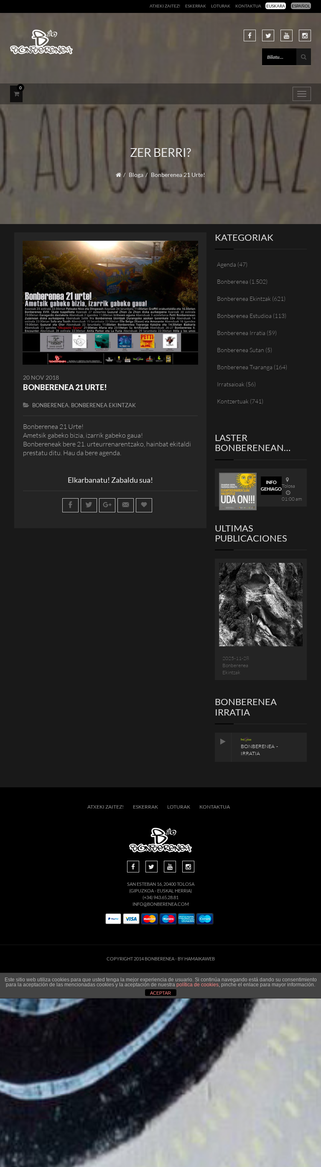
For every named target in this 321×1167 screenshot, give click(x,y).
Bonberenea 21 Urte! (65, 387)
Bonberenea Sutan (240, 349)
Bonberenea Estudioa (244, 315)
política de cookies (197, 985)
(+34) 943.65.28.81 (160, 897)
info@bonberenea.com (160, 904)
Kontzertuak (233, 401)
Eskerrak (195, 5)
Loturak (220, 5)
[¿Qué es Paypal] (113, 919)
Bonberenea (50, 405)
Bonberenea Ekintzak (103, 405)
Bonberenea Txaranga (245, 367)
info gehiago (271, 485)
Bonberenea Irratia (241, 332)
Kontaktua (248, 5)
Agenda (226, 264)
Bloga (136, 174)
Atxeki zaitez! (165, 5)
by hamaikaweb (196, 958)
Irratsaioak (231, 384)
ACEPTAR (160, 993)
